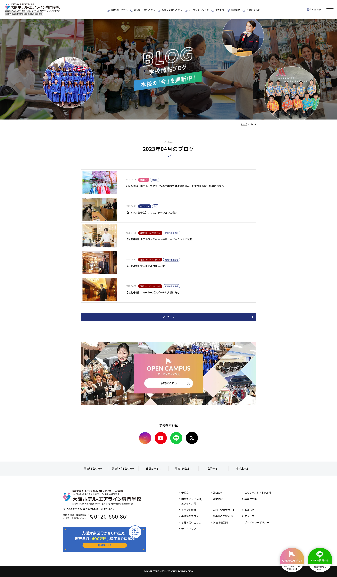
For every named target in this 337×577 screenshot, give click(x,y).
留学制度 (218, 499)
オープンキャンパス (199, 10)
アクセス (219, 10)
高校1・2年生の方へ (144, 10)
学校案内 (186, 492)
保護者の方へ (153, 468)
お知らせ (249, 510)
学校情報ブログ (190, 516)
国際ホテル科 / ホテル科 (258, 492)
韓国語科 (218, 492)
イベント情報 (188, 510)
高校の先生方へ (183, 468)
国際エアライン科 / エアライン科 (191, 501)
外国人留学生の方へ (171, 10)
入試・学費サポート (224, 510)
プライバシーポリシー (257, 522)
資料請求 (235, 10)
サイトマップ (188, 528)
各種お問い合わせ (191, 522)
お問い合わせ (253, 10)
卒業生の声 (251, 499)
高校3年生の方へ (119, 10)
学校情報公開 (220, 522)
